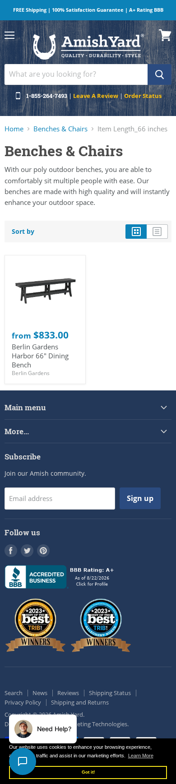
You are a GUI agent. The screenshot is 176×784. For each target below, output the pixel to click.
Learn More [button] (140, 755)
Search (14, 693)
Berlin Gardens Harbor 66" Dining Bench (40, 355)
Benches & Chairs (60, 129)
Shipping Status (110, 693)
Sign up (140, 498)
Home (14, 129)
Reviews (68, 693)
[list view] (157, 231)
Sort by (23, 231)
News (39, 693)
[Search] (159, 74)
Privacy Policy (23, 702)
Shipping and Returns (80, 702)
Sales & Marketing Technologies (85, 724)
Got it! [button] (88, 772)
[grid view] (136, 231)
